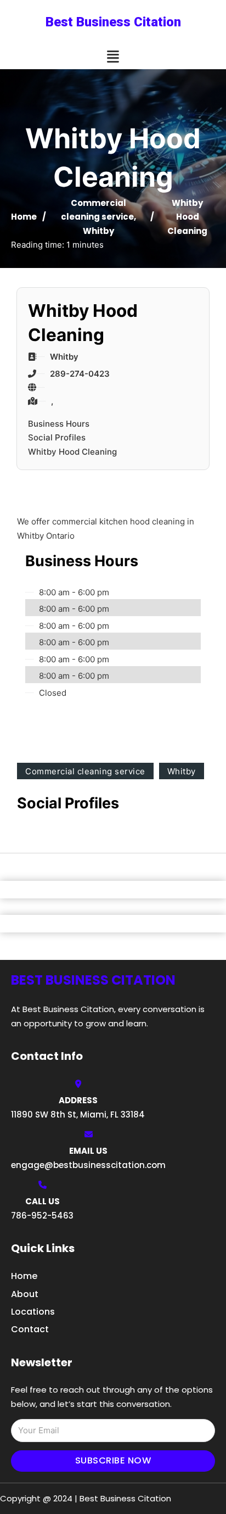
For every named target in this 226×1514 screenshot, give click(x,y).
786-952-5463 (42, 1215)
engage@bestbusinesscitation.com (88, 1165)
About (24, 1294)
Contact (30, 1329)
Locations (33, 1311)
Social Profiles (57, 437)
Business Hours (58, 423)
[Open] (113, 57)
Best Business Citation (113, 22)
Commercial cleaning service (85, 771)
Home (24, 216)
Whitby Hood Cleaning (72, 451)
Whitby (98, 231)
